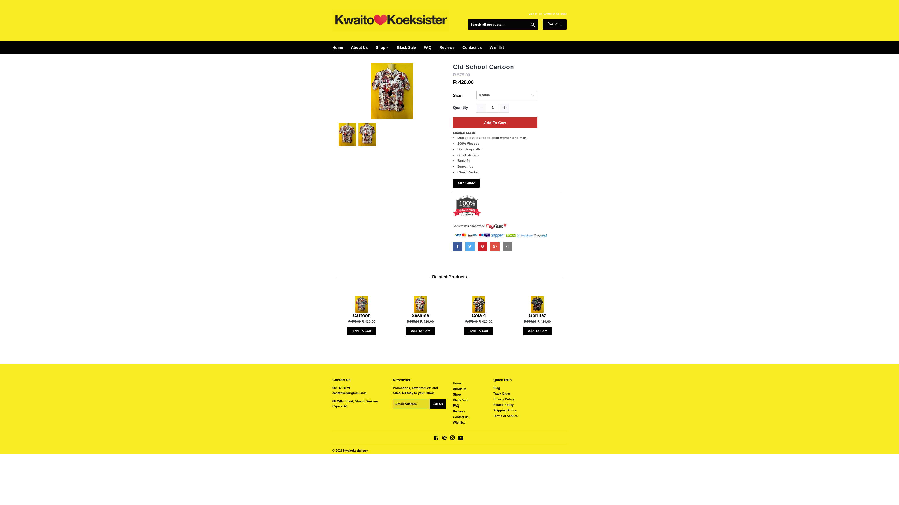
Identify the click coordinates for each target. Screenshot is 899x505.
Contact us (472, 48)
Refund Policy (503, 405)
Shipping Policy (505, 410)
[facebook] (457, 246)
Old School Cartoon (483, 66)
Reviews (446, 48)
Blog (496, 388)
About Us (359, 48)
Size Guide (466, 183)
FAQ (427, 48)
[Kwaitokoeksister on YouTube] (460, 438)
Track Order (501, 393)
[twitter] (470, 246)
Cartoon (362, 315)
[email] (507, 246)
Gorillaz (537, 315)
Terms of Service (505, 416)
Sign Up (438, 404)
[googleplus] (495, 246)
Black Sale (406, 48)
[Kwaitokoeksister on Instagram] (452, 438)
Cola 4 (479, 315)
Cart (558, 24)
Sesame (420, 315)
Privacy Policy (503, 399)
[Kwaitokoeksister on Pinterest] (444, 438)
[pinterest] (482, 246)
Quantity (460, 108)
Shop (381, 48)
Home (337, 48)
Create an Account (555, 13)
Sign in (533, 13)
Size (457, 95)
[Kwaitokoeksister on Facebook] (436, 438)
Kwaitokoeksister (355, 450)
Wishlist (497, 48)
